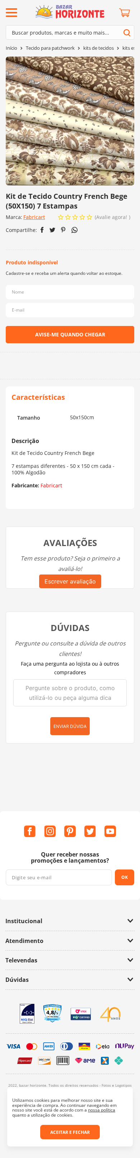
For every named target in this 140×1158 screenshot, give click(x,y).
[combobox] (70, 32)
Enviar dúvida (70, 726)
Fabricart (34, 217)
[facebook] (42, 230)
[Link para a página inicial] (11, 48)
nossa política (101, 1110)
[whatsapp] (74, 230)
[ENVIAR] (70, 334)
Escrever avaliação (70, 581)
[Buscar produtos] (127, 33)
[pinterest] (63, 230)
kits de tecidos (98, 48)
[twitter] (52, 230)
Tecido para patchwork (50, 48)
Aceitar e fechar (70, 1132)
